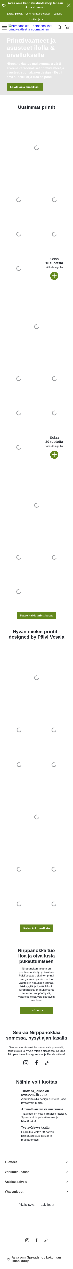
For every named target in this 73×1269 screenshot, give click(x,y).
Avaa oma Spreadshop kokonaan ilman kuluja (36, 1259)
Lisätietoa (36, 1010)
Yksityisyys (26, 1204)
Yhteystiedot (14, 1191)
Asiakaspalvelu (16, 1181)
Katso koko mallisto (36, 928)
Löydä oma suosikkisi (24, 86)
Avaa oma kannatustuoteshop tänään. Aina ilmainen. (36, 5)
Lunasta (58, 13)
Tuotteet (11, 1162)
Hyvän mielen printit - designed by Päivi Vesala (36, 634)
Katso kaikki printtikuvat (36, 615)
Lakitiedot (47, 1204)
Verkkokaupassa (17, 1172)
